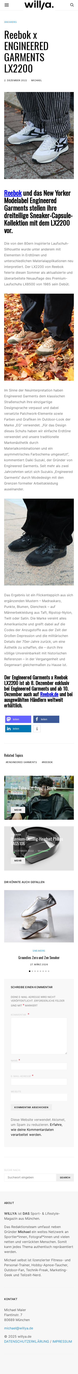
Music (15, 784)
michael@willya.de (18, 1328)
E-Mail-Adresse (22, 1076)
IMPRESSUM (62, 1341)
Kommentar (19, 1014)
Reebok (13, 193)
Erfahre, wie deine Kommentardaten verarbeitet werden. (36, 1130)
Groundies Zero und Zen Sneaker (39, 957)
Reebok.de (49, 694)
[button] (18, 719)
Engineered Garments (22, 762)
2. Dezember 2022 (15, 80)
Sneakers (10, 22)
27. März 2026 (39, 964)
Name (15, 1060)
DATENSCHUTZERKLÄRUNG (26, 1341)
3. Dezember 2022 (22, 850)
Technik (16, 834)
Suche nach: (12, 1170)
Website (16, 1091)
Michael (36, 80)
